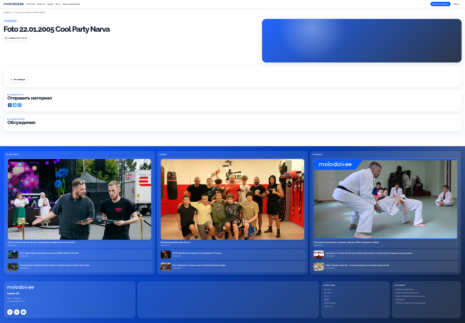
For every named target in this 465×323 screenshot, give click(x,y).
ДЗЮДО (319, 154)
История (327, 289)
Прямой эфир (329, 303)
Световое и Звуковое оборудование (410, 303)
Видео (50, 4)
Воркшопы (328, 306)
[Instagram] (16, 312)
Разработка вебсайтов (404, 289)
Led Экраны (400, 299)
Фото (58, 4)
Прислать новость (440, 4)
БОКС (164, 154)
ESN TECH (13, 154)
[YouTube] (23, 312)
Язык (456, 4)
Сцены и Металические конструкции (410, 296)
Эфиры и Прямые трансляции (407, 293)
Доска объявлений (71, 4)
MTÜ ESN (31, 4)
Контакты (328, 293)
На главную (19, 79)
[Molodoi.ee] (20, 287)
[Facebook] (10, 312)
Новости (41, 4)
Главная (7, 12)
